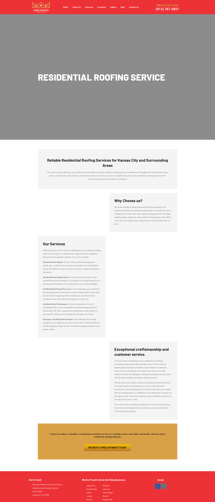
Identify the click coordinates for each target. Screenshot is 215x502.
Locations (101, 7)
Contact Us (134, 7)
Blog (123, 7)
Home (65, 7)
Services (89, 7)
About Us (77, 7)
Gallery (113, 7)
